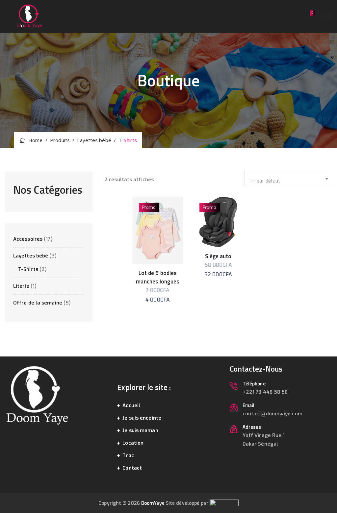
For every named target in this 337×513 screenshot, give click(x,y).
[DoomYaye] (29, 16)
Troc (128, 455)
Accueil (131, 405)
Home (34, 140)
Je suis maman (140, 430)
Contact (132, 468)
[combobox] (288, 178)
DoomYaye (153, 503)
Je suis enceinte (141, 418)
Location (132, 443)
